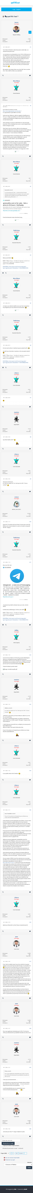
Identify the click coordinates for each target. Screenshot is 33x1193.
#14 (30, 770)
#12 (30, 655)
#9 (30, 478)
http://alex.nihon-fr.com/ (8, 862)
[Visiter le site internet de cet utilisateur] (3, 273)
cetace (16, 497)
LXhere (16, 373)
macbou (16, 412)
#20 (30, 1128)
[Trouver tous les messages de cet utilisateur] (3, 75)
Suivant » (21, 1153)
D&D (15, 1189)
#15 (30, 810)
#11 (30, 562)
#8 (30, 436)
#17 (30, 961)
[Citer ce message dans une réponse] (30, 75)
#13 (30, 704)
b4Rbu (16, 630)
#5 (30, 303)
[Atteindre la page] (25, 1153)
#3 (30, 186)
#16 (30, 922)
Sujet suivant (15, 1145)
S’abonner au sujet (10, 1159)
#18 (30, 1028)
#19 (30, 1067)
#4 (30, 255)
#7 (30, 397)
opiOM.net (15, 2)
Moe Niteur (16, 81)
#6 (30, 345)
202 (16, 1153)
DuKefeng (16, 230)
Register (18, 9)
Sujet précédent (7, 1145)
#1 (30, 47)
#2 (30, 105)
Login (13, 9)
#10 (30, 521)
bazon (16, 22)
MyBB (25, 1189)
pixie (16, 937)
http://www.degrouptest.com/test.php (12, 111)
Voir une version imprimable (12, 1157)
